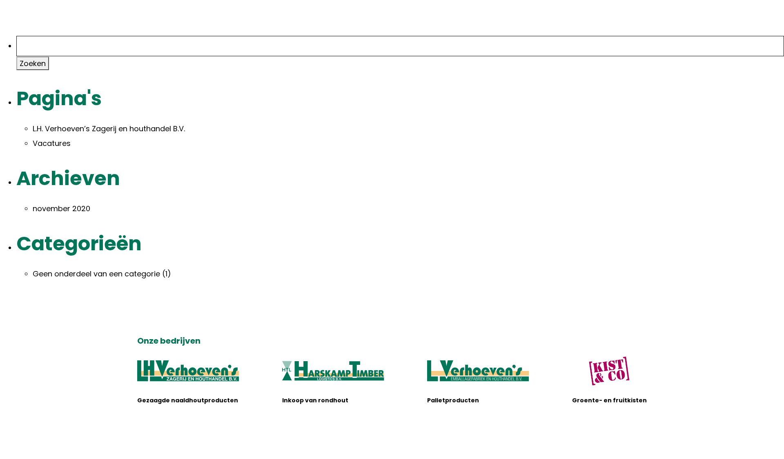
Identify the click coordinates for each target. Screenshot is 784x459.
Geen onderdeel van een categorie (96, 274)
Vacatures (52, 143)
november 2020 (61, 208)
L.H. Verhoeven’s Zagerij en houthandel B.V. (109, 129)
